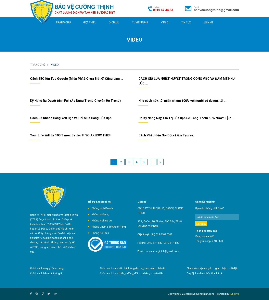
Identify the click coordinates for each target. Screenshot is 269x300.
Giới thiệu (89, 22)
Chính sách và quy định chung (47, 268)
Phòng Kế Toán (100, 232)
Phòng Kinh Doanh (102, 208)
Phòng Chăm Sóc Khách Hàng (109, 226)
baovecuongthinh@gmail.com (216, 10)
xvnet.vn (234, 293)
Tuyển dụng (140, 22)
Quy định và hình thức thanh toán (205, 273)
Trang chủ (63, 22)
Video (165, 22)
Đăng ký (201, 223)
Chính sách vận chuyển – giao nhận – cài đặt (212, 268)
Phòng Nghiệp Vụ (102, 220)
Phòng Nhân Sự (100, 214)
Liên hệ (208, 22)
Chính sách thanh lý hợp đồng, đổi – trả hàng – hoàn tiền (131, 273)
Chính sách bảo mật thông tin (46, 273)
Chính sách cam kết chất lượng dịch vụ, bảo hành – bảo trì (132, 268)
